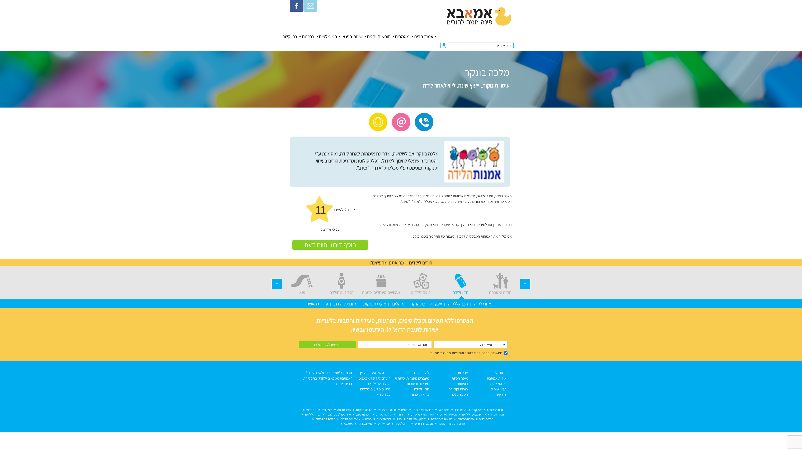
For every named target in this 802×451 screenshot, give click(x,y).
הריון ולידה (421, 389)
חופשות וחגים (379, 36)
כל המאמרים (497, 383)
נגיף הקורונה (365, 424)
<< (525, 284)
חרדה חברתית (465, 419)
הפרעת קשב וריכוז (422, 410)
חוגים (404, 410)
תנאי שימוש (498, 389)
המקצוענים (460, 394)
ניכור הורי (311, 410)
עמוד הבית (423, 36)
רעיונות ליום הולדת (441, 419)
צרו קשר (290, 36)
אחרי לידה (482, 304)
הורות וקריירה (458, 389)
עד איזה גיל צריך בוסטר (451, 424)
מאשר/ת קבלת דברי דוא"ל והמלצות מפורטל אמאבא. (465, 353)
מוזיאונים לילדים (386, 410)
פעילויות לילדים (448, 414)
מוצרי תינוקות (374, 304)
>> (276, 284)
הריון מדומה (344, 410)
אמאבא (348, 424)
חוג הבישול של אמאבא (375, 378)
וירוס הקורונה (384, 419)
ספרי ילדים (383, 424)
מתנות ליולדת (345, 304)
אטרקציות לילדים (350, 419)
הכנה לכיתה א (496, 414)
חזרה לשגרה (402, 424)
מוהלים (398, 304)
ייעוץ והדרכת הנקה (426, 304)
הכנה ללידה (458, 304)
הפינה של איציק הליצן (375, 372)
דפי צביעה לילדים (472, 414)
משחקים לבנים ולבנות (338, 414)
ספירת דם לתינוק (325, 419)
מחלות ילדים (486, 419)
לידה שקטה (478, 410)
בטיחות (463, 383)
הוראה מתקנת (364, 410)
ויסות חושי (443, 410)
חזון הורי (400, 414)
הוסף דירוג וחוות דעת (330, 244)
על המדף (384, 394)
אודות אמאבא (496, 378)
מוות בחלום (496, 410)
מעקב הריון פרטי (423, 424)
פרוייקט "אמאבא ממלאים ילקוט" (329, 372)
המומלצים (328, 36)
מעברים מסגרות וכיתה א (412, 378)
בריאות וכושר (420, 394)
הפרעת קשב (363, 414)
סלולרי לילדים (383, 414)
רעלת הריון (460, 410)
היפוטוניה (327, 410)
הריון (399, 419)
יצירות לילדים (312, 414)
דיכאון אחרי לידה (416, 419)
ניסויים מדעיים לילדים (375, 389)
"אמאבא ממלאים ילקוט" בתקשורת (327, 378)
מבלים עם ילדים (379, 383)
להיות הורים (421, 372)
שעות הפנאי (352, 36)
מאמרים (402, 36)
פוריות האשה (317, 304)
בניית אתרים (343, 383)
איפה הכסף (460, 378)
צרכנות (308, 36)
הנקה (368, 419)
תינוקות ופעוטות (418, 383)
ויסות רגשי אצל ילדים (422, 414)
